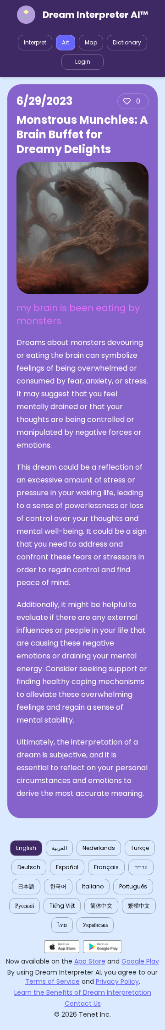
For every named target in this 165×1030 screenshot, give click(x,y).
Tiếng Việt (62, 905)
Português (133, 886)
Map (91, 42)
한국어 (58, 886)
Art (65, 42)
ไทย (62, 925)
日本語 (26, 886)
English (26, 848)
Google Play (140, 961)
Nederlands (98, 848)
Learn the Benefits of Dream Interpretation (82, 992)
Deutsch (28, 867)
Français (106, 867)
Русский (24, 905)
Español (67, 867)
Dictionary (127, 42)
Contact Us (83, 1003)
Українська (95, 925)
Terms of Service (52, 981)
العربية (59, 848)
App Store (89, 961)
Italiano (93, 886)
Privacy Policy (117, 981)
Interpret (35, 42)
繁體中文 (139, 905)
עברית (141, 867)
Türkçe (140, 848)
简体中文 (101, 905)
